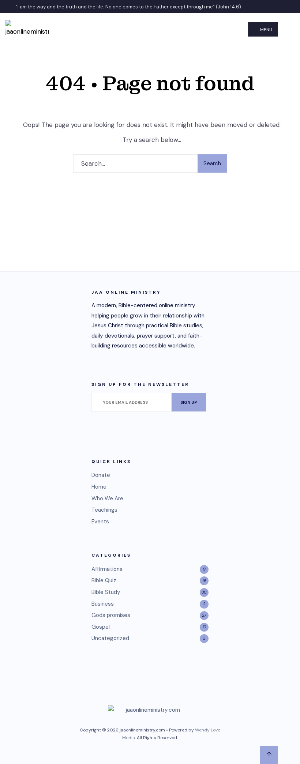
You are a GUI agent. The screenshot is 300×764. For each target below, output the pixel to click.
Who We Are (107, 498)
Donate (100, 475)
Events (100, 521)
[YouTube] (159, 671)
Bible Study (105, 592)
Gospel (100, 627)
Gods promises (110, 615)
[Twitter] (122, 671)
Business (102, 603)
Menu (265, 30)
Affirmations (107, 569)
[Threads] (141, 671)
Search (212, 163)
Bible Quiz (103, 580)
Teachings (104, 509)
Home (98, 486)
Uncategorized (110, 638)
